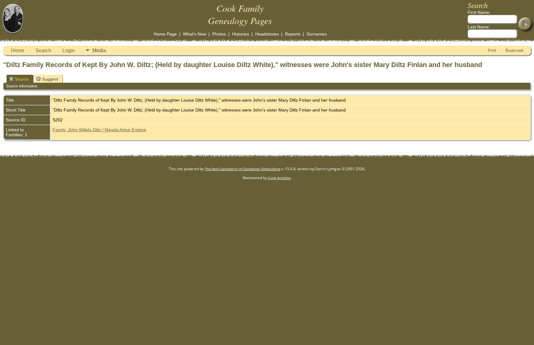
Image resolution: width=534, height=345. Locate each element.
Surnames (317, 34)
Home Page (165, 34)
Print (492, 50)
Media (99, 50)
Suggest (50, 79)
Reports (292, 34)
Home (17, 50)
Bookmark (515, 50)
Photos (219, 34)
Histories (240, 34)
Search (43, 50)
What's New (194, 34)
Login (68, 50)
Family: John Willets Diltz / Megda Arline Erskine (99, 129)
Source (22, 79)
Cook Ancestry (279, 177)
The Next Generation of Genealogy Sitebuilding (242, 168)
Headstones (267, 34)
